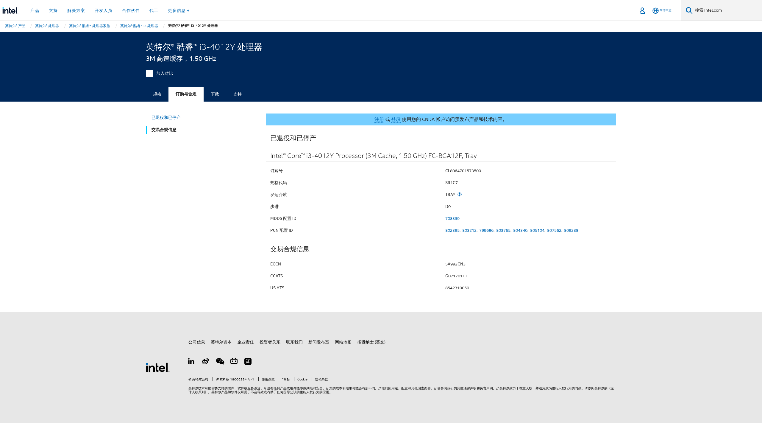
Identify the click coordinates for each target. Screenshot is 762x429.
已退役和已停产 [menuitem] (166, 117)
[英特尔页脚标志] (158, 366)
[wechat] (220, 362)
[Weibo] (206, 362)
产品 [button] (34, 10)
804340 (520, 230)
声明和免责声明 (481, 388)
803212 (469, 230)
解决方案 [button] (76, 10)
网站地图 (343, 342)
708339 (452, 218)
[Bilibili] (234, 362)
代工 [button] (153, 10)
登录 (396, 119)
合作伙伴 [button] (131, 10)
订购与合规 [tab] (186, 94)
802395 (452, 230)
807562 (554, 230)
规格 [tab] (157, 94)
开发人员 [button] (104, 10)
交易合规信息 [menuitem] (164, 130)
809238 (571, 230)
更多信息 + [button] (179, 10)
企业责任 (245, 342)
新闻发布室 (318, 342)
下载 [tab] (215, 94)
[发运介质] (459, 194)
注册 (379, 119)
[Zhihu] (248, 362)
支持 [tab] (237, 94)
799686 (486, 230)
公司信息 (196, 342)
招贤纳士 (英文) (371, 342)
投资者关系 (270, 342)
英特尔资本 (221, 342)
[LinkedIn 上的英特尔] (191, 362)
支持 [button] (53, 10)
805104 (537, 230)
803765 (503, 230)
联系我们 (294, 342)
